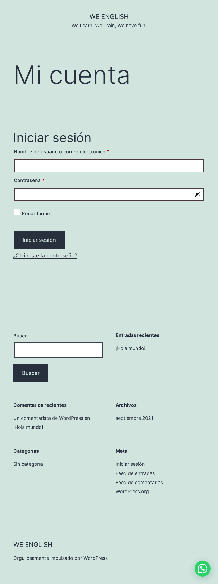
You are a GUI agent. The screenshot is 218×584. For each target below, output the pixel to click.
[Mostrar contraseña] (197, 194)
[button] (203, 569)
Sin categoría (28, 464)
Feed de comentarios (139, 482)
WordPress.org (132, 491)
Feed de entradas (135, 473)
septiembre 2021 (134, 418)
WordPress (95, 558)
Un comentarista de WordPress (48, 418)
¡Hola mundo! (130, 348)
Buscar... (23, 335)
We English (109, 16)
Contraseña (41, 179)
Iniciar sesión (39, 240)
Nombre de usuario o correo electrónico (73, 150)
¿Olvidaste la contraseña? (45, 255)
